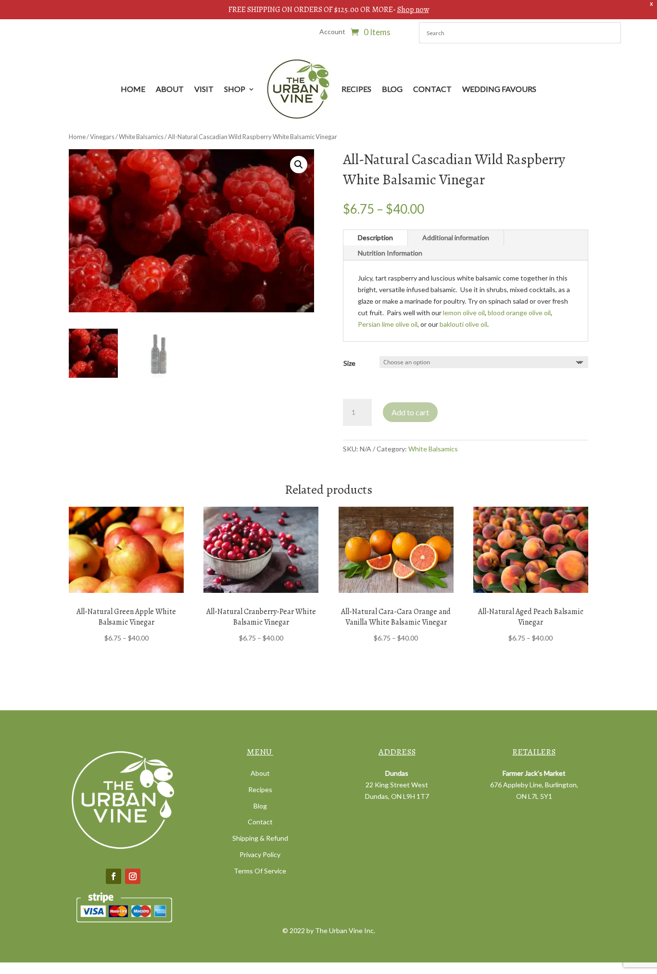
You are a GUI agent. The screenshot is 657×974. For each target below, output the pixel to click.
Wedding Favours (499, 88)
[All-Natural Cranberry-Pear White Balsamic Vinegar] (260, 550)
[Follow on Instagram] (132, 876)
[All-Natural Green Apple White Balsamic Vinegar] (126, 550)
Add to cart (410, 412)
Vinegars (102, 137)
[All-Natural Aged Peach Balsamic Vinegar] (530, 550)
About (170, 88)
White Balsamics (141, 137)
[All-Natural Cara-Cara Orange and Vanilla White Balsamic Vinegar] (396, 550)
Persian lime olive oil (387, 324)
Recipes (356, 88)
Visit (204, 88)
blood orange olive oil (519, 312)
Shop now (413, 9)
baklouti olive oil (463, 324)
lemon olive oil (464, 312)
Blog (392, 88)
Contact (432, 88)
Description (375, 237)
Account (332, 32)
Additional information (455, 237)
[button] (298, 164)
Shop (234, 88)
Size (349, 363)
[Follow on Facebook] (113, 876)
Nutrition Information (390, 253)
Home (133, 88)
